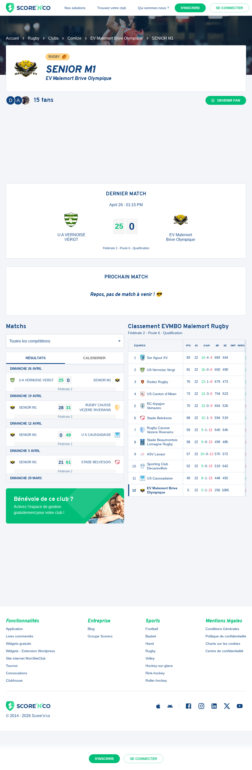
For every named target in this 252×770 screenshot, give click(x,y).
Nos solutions (74, 8)
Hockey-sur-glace (159, 666)
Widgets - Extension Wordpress (30, 651)
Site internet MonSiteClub (26, 658)
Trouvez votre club (111, 8)
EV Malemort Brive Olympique (116, 38)
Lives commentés (19, 636)
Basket (150, 636)
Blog (91, 629)
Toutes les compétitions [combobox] (29, 341)
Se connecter (229, 8)
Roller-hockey (156, 680)
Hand (149, 644)
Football (151, 629)
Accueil (12, 38)
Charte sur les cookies (222, 644)
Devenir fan (228, 100)
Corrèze (74, 38)
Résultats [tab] (36, 358)
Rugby (33, 38)
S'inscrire (190, 8)
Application (14, 629)
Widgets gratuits (18, 644)
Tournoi (11, 666)
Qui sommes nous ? (153, 8)
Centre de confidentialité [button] (224, 651)
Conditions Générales (222, 629)
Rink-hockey (155, 673)
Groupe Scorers (100, 636)
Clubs (53, 38)
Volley (150, 658)
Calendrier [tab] (94, 358)
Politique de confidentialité (225, 636)
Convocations (16, 673)
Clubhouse (14, 680)
